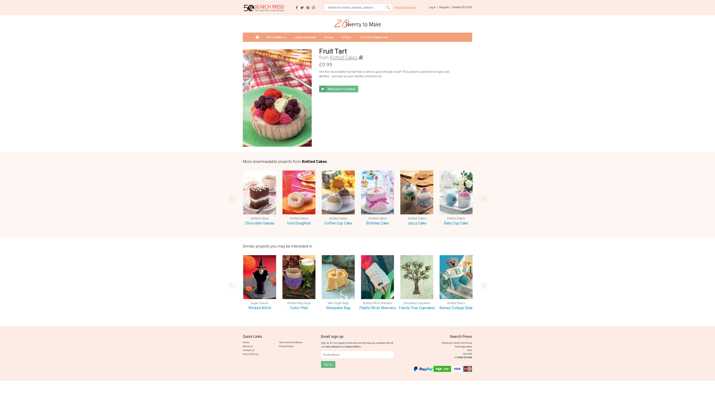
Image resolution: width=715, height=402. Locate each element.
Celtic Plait (299, 308)
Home (246, 342)
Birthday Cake (377, 223)
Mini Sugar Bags (338, 303)
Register (445, 7)
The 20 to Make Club (374, 37)
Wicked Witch (259, 308)
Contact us (248, 350)
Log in (433, 7)
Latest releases (305, 37)
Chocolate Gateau (259, 223)
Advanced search (405, 7)
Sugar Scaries (260, 303)
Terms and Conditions (291, 342)
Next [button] (483, 198)
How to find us (250, 354)
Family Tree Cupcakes (417, 308)
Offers (346, 37)
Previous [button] (231, 198)
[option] (259, 198)
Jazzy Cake (416, 223)
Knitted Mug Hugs (299, 303)
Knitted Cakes (344, 57)
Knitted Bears (456, 303)
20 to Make (274, 37)
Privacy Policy (286, 346)
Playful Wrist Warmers (377, 308)
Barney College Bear (456, 308)
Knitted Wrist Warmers (377, 303)
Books (329, 37)
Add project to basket (341, 89)
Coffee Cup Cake (338, 223)
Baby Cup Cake (456, 223)
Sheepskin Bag (338, 308)
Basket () (462, 7)
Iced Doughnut (299, 223)
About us (248, 346)
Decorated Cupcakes (416, 303)
